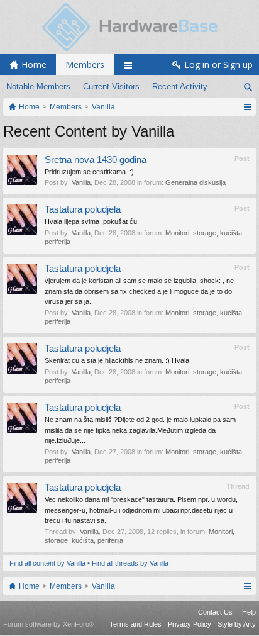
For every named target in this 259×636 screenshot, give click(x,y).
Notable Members (38, 86)
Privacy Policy (189, 624)
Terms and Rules (135, 624)
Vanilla (81, 182)
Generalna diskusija (195, 182)
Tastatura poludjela (83, 209)
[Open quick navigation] (247, 107)
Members (84, 64)
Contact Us (215, 612)
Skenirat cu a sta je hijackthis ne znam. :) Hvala (117, 360)
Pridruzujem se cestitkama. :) (89, 172)
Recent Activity (179, 86)
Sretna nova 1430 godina (95, 160)
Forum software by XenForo (48, 624)
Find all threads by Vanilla (130, 563)
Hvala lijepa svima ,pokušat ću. (92, 221)
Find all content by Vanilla (47, 563)
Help (249, 612)
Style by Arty (237, 624)
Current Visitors (111, 86)
